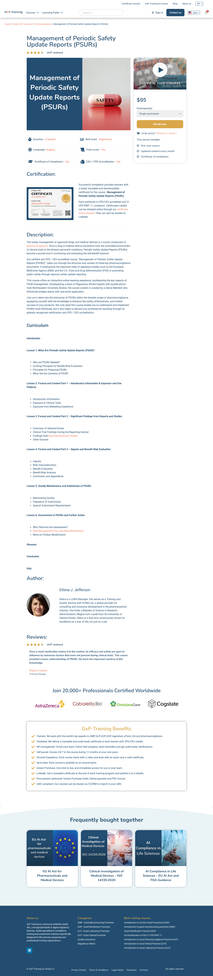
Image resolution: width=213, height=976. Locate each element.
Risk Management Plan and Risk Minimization (58, 530)
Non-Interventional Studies (63, 435)
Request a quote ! (167, 133)
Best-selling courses (137, 918)
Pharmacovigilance (42, 24)
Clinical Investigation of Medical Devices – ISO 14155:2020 (106, 875)
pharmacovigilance (37, 245)
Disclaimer (132, 970)
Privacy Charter (78, 970)
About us (32, 918)
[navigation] (194, 13)
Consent (144, 970)
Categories (85, 918)
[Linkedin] (29, 950)
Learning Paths (51, 12)
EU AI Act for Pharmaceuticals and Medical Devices (52, 875)
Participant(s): (144, 108)
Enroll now (159, 124)
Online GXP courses (21, 24)
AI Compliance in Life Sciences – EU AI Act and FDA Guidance (161, 875)
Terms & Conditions (98, 970)
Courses (30, 12)
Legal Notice (117, 970)
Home (7, 24)
